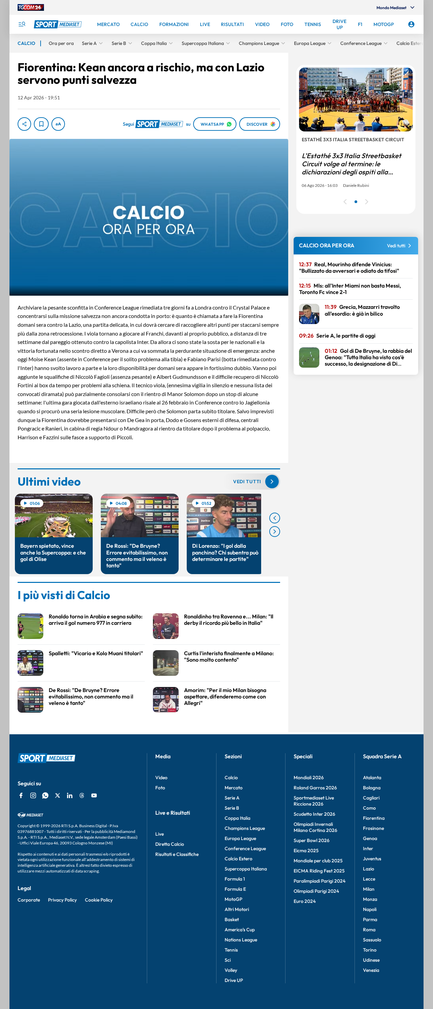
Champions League (245, 828)
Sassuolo (372, 940)
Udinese (371, 960)
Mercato (234, 788)
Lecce (369, 879)
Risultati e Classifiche (177, 854)
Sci (228, 960)
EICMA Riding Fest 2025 (319, 871)
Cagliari (371, 798)
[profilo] (411, 24)
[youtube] (94, 795)
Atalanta (372, 777)
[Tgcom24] (31, 7)
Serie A (232, 798)
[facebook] (21, 795)
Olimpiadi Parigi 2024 (316, 891)
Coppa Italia (237, 818)
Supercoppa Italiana (246, 869)
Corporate (29, 900)
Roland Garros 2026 (315, 788)
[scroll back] (274, 518)
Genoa (370, 838)
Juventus (372, 859)
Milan (368, 889)
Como (369, 808)
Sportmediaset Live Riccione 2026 (314, 801)
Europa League (240, 838)
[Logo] (58, 24)
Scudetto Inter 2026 (314, 814)
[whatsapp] (45, 795)
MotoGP (233, 899)
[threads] (81, 795)
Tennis (231, 950)
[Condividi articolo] (24, 124)
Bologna (372, 788)
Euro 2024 (305, 901)
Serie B (232, 808)
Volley (231, 970)
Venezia (371, 970)
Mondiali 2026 (309, 777)
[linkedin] (69, 795)
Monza (370, 899)
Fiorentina (374, 818)
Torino (370, 950)
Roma (369, 930)
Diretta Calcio (169, 844)
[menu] (21, 24)
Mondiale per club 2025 (318, 861)
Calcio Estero (238, 859)
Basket (232, 919)
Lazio (368, 869)
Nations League (241, 940)
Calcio (231, 777)
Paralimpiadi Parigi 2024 (319, 881)
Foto (160, 788)
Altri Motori (237, 909)
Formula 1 (235, 879)
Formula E (235, 889)
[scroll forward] (274, 531)
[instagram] (33, 795)
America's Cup (240, 930)
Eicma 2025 (306, 850)
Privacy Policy (62, 900)
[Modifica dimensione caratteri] (58, 124)
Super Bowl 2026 (311, 840)
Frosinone (373, 828)
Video (161, 777)
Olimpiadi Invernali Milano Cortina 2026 (315, 827)
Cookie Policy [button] (99, 900)
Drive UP (234, 980)
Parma (370, 919)
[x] (57, 795)
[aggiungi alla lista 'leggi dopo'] (41, 124)
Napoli (370, 909)
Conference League (245, 848)
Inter (368, 848)
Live (159, 834)
